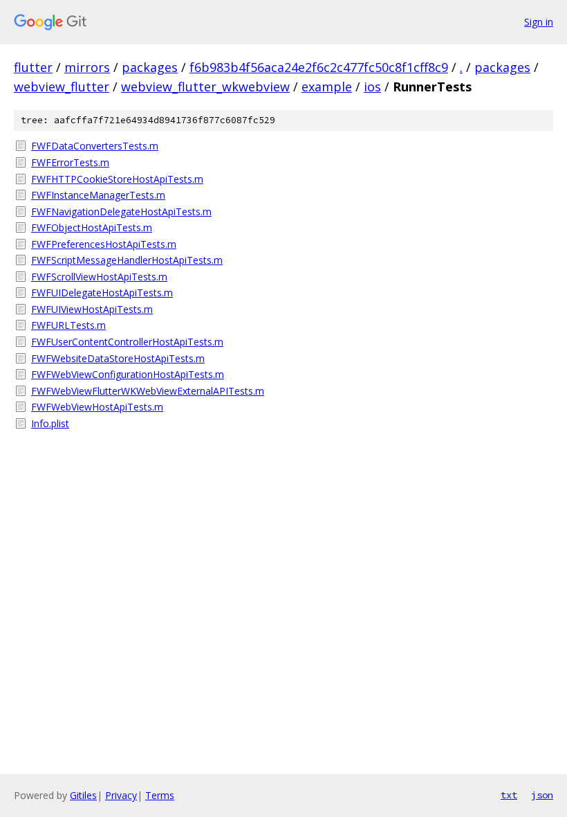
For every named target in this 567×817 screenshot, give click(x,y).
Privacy (121, 795)
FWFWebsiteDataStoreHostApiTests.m (118, 358)
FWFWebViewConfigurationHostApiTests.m (127, 374)
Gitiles (83, 795)
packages (150, 67)
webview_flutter (61, 86)
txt (509, 795)
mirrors (87, 67)
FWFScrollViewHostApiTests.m (99, 276)
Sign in (538, 21)
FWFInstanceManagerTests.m (98, 194)
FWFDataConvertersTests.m (94, 145)
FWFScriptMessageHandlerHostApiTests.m (127, 260)
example (326, 86)
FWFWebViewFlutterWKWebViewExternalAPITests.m (147, 390)
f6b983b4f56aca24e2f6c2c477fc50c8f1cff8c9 (318, 67)
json (542, 795)
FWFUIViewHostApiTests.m (92, 309)
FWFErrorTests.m (70, 162)
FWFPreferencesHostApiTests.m (103, 244)
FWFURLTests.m (68, 325)
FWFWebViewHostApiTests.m (97, 406)
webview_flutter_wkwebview (205, 86)
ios (372, 86)
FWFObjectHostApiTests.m (91, 227)
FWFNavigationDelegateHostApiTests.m (121, 211)
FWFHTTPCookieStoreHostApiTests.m (117, 179)
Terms (159, 795)
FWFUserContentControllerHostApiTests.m (127, 341)
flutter (33, 67)
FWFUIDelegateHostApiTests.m (102, 292)
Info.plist (50, 423)
